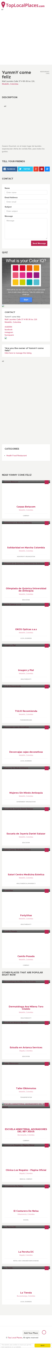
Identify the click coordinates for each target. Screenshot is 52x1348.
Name (7, 188)
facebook (8, 329)
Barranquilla (22, 1135)
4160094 (8, 327)
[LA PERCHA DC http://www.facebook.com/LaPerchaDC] (26, 1226)
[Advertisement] (26, 37)
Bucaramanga (22, 1296)
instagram (9, 332)
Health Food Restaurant (16, 455)
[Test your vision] (26, 281)
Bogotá (22, 1051)
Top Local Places (15, 1337)
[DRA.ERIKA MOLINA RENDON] (26, 849)
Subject (8, 207)
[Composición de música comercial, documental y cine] (26, 931)
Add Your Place (31, 1333)
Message (9, 216)
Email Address (11, 197)
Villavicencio (22, 1214)
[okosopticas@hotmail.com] (26, 604)
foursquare (9, 335)
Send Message (39, 243)
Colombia (14, 84)
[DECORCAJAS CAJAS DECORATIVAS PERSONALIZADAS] (26, 726)
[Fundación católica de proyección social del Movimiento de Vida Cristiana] (26, 522)
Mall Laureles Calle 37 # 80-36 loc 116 (21, 319)
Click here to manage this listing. (18, 353)
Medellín (5, 84)
